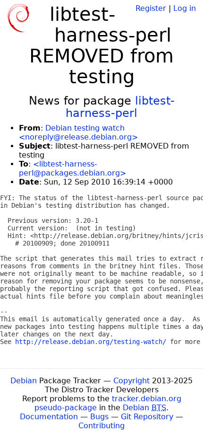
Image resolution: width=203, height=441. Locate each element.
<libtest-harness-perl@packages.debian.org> (72, 168)
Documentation (49, 416)
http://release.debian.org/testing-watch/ (90, 341)
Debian (23, 380)
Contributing (101, 425)
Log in (184, 8)
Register (150, 8)
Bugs (99, 416)
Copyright (131, 380)
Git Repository (147, 416)
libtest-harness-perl (120, 107)
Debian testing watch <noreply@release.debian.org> (78, 132)
